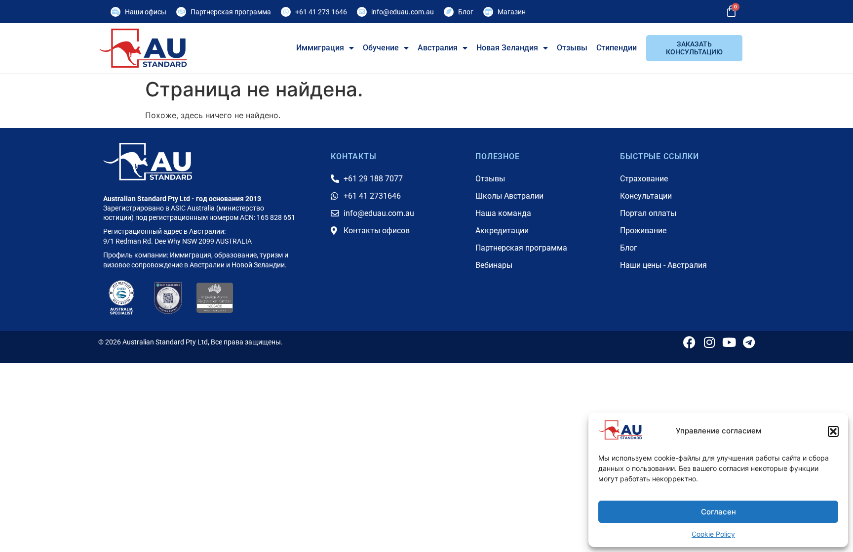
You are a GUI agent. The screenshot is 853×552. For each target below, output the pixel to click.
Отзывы (572, 47)
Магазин (512, 12)
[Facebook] (689, 342)
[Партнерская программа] (181, 12)
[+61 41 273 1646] (286, 12)
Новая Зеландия (507, 47)
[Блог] (449, 12)
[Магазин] (488, 12)
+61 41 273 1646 (321, 12)
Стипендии (616, 47)
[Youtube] (729, 342)
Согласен (718, 511)
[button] (833, 431)
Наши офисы (145, 12)
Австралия (438, 47)
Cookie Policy (713, 534)
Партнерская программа (231, 12)
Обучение (381, 47)
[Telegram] (748, 342)
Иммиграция (320, 47)
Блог (465, 12)
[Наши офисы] (115, 12)
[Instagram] (709, 342)
